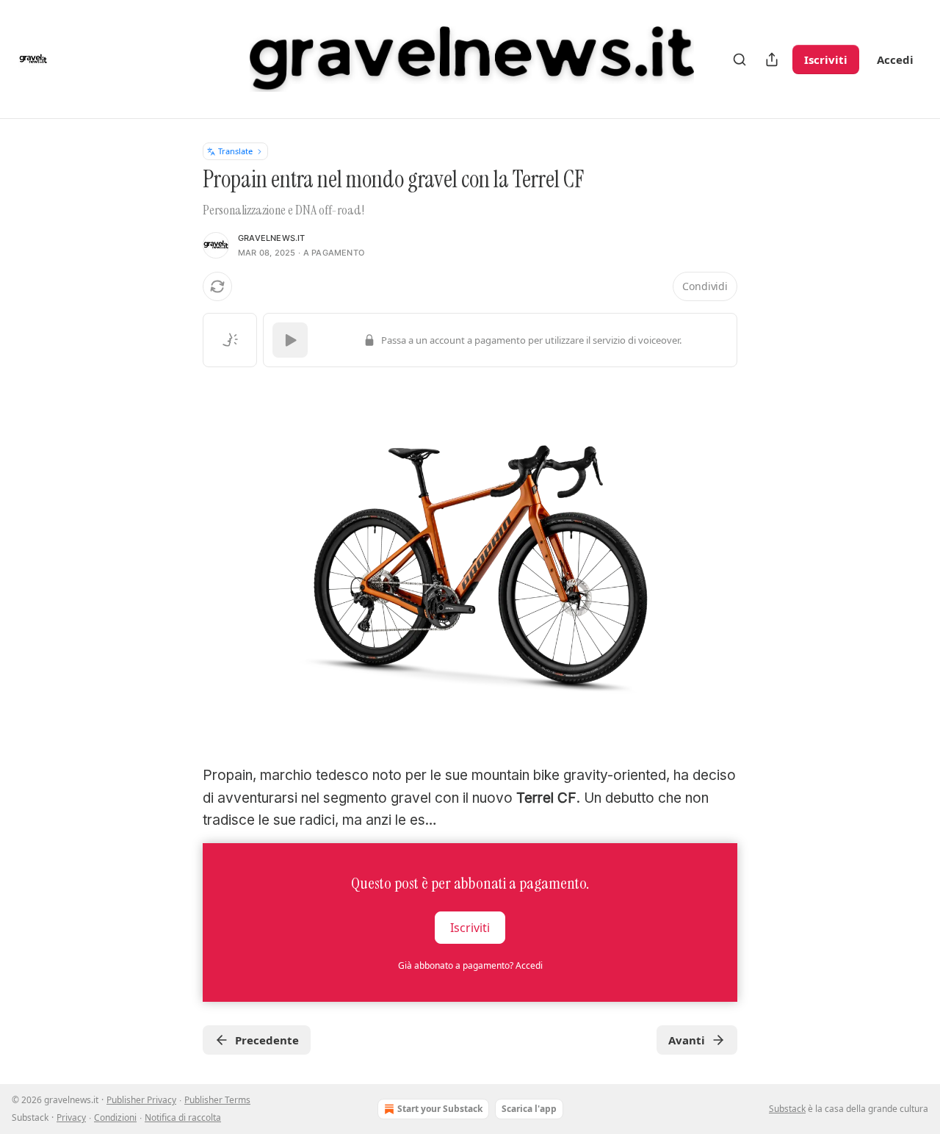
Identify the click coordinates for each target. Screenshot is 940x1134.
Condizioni (115, 1117)
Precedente (267, 1040)
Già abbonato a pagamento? (470, 965)
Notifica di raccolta (183, 1117)
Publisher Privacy (141, 1100)
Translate (235, 150)
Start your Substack (439, 1108)
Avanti (686, 1040)
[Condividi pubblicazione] (772, 59)
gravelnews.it (272, 238)
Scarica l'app (529, 1108)
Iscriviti (825, 59)
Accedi (895, 59)
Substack (787, 1108)
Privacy (71, 1117)
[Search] (739, 59)
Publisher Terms (217, 1100)
